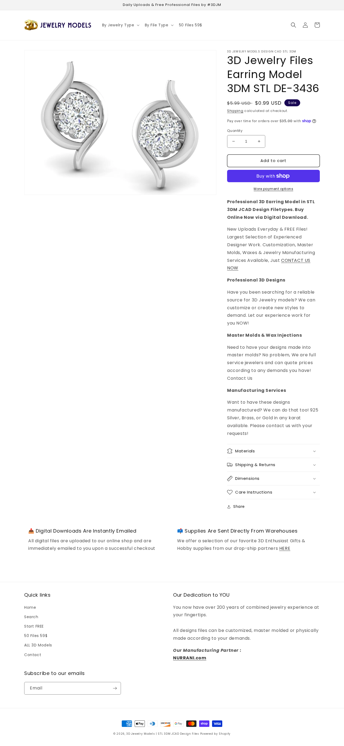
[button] (120, 25)
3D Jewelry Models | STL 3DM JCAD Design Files (162, 734)
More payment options (273, 188)
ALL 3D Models (38, 645)
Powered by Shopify (215, 734)
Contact (32, 654)
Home (30, 607)
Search (31, 617)
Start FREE (34, 626)
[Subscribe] (115, 688)
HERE (284, 548)
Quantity (234, 130)
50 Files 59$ (35, 635)
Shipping (235, 110)
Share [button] (239, 506)
